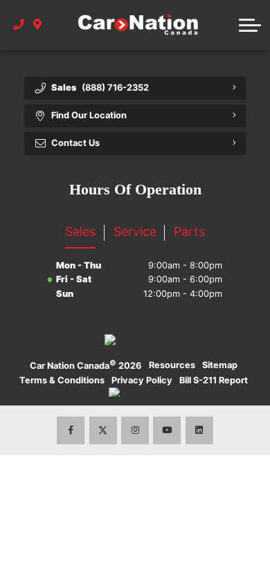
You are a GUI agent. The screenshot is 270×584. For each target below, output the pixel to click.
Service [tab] (135, 231)
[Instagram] (135, 430)
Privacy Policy (141, 380)
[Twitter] (103, 430)
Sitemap (219, 365)
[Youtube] (167, 430)
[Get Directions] (37, 25)
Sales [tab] (80, 231)
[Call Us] (19, 25)
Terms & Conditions (62, 380)
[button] (250, 25)
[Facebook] (70, 430)
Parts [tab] (189, 231)
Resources (172, 365)
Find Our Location (89, 115)
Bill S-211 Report (213, 380)
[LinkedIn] (199, 430)
